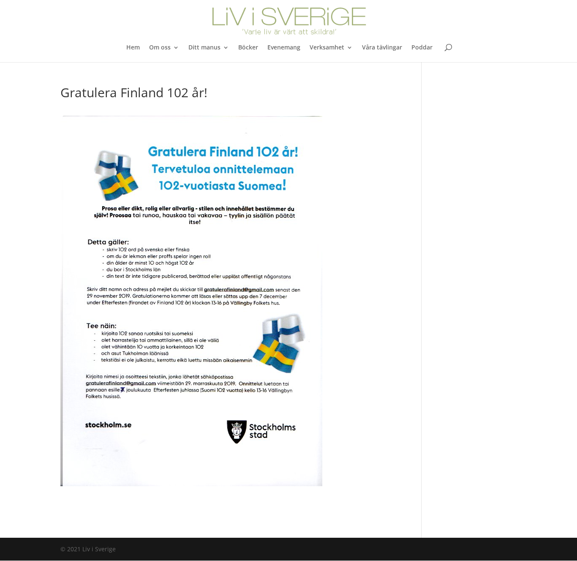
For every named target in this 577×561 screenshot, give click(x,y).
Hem (133, 47)
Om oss (160, 47)
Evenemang (283, 47)
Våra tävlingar (382, 47)
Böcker (248, 47)
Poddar (422, 47)
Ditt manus (204, 47)
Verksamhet (327, 47)
